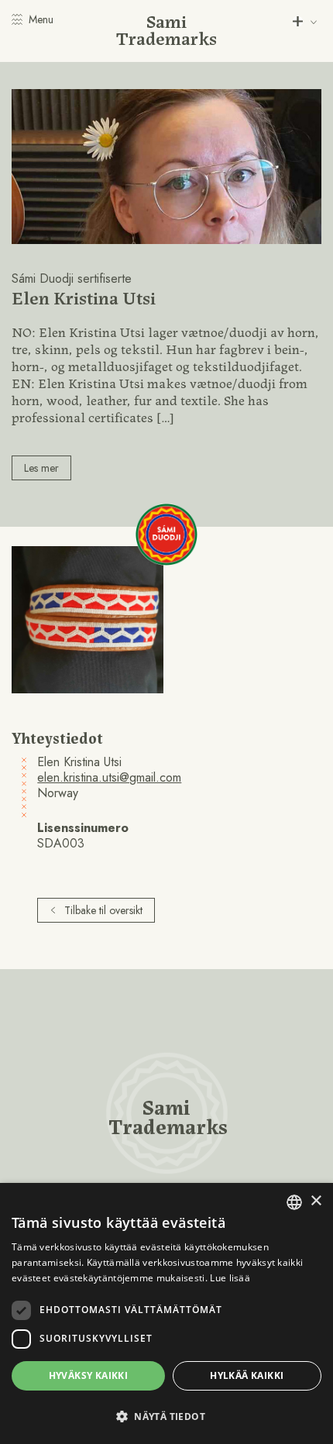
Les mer (41, 468)
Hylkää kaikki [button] (246, 1375)
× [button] (315, 1201)
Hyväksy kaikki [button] (89, 1375)
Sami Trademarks (166, 29)
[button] (166, 1416)
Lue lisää (230, 1277)
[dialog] (166, 1313)
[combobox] (294, 1202)
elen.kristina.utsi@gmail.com (109, 777)
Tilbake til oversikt (103, 910)
